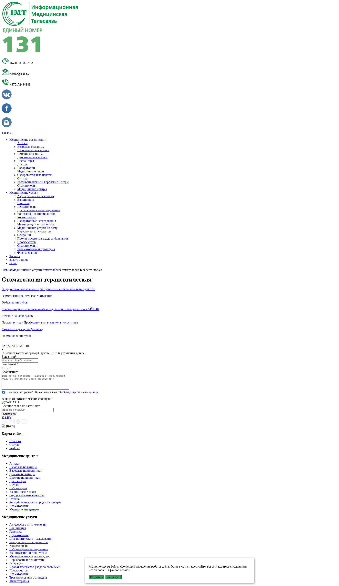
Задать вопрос (18, 259)
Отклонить (96, 577)
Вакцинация (25, 199)
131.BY (7, 133)
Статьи (14, 444)
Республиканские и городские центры (43, 182)
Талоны (14, 256)
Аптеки (22, 143)
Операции (24, 235)
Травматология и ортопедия (36, 249)
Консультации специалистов (36, 213)
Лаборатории (26, 168)
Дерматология (26, 206)
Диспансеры (25, 160)
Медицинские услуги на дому (37, 228)
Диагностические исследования (38, 210)
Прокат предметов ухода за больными (42, 238)
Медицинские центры (32, 189)
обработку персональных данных (78, 392)
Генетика (23, 203)
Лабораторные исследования (36, 220)
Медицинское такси (30, 171)
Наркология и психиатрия (34, 231)
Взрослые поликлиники (33, 150)
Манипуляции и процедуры (36, 224)
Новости (15, 441)
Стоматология (26, 185)
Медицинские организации (27, 139)
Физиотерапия (27, 252)
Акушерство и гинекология (35, 196)
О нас (13, 263)
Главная (7, 270)
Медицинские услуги (23, 192)
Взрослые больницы (31, 146)
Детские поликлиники (32, 157)
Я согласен (113, 577)
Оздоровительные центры (34, 175)
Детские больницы (30, 153)
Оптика (22, 178)
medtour (14, 448)
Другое (22, 164)
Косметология (26, 217)
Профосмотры (26, 242)
